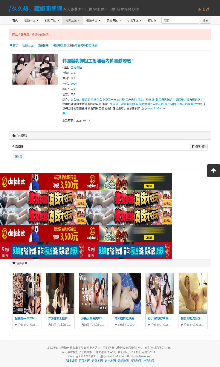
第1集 (18, 156)
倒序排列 (200, 146)
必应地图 (110, 360)
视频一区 (30, 20)
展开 (65, 113)
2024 (74, 83)
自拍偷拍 (43, 45)
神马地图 (148, 360)
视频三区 (72, 20)
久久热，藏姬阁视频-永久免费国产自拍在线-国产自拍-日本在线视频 (112, 99)
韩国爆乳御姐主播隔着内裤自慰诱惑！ (76, 45)
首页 (15, 20)
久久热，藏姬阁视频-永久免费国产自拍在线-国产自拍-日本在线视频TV (153, 104)
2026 (36, 324)
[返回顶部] (213, 170)
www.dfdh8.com (156, 108)
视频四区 (92, 20)
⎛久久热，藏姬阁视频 (35, 8)
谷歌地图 (97, 360)
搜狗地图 (136, 360)
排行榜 (152, 20)
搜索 (205, 20)
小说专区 (133, 20)
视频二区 (51, 20)
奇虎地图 (123, 360)
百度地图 (84, 360)
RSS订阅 (71, 360)
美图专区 (113, 20)
